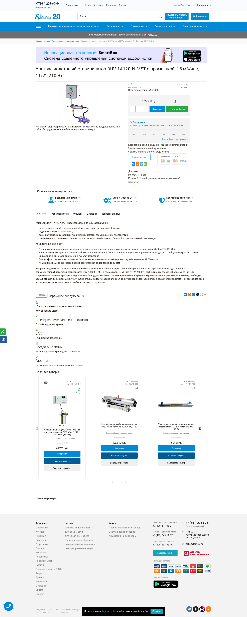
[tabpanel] (62, 428)
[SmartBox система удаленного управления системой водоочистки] (121, 55)
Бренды (40, 577)
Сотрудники (42, 544)
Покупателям (73, 5)
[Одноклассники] (137, 164)
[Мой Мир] (193, 294)
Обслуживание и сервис (122, 531)
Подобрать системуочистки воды (176, 16)
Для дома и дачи (74, 531)
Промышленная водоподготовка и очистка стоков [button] (72, 26)
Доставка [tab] (92, 213)
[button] (38, 27)
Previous (37, 428)
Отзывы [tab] (77, 213)
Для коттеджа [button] (113, 26)
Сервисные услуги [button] (163, 26)
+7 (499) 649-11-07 (163, 535)
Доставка (41, 585)
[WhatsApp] (145, 164)
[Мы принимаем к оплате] (182, 569)
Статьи (122, 5)
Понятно (156, 611)
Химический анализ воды (122, 536)
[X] (197, 294)
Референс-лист (44, 560)
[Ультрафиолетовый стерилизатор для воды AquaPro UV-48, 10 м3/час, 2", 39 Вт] (119, 404)
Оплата (39, 590)
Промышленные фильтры (79, 540)
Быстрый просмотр (62, 468)
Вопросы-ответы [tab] (110, 213)
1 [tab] (112, 482)
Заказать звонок (43, 8)
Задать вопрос (139, 157)
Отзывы (40, 548)
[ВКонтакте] (133, 164)
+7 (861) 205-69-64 (198, 522)
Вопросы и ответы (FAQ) (49, 569)
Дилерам (98, 5)
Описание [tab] (41, 213)
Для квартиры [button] (137, 26)
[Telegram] (141, 164)
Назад (42, 294)
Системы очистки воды (77, 527)
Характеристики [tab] (60, 213)
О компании (42, 527)
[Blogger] (201, 294)
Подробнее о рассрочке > (175, 139)
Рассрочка (41, 581)
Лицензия (41, 536)
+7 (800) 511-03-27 (163, 525)
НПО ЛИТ (184, 87)
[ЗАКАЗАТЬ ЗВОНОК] (8, 606)
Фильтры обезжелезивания (80, 544)
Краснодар (204, 5)
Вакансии (41, 552)
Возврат (40, 594)
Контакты (111, 5)
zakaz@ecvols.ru (182, 5)
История (40, 531)
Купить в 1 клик (177, 109)
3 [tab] (121, 482)
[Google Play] (166, 584)
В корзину (157, 109)
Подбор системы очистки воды (125, 527)
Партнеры (41, 540)
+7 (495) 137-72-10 (163, 544)
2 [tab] (117, 482)
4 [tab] (125, 482)
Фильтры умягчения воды (79, 548)
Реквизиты (42, 556)
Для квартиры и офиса (77, 536)
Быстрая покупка (62, 461)
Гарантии (40, 565)
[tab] (59, 425)
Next (200, 428)
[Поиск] (160, 16)
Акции (88, 5)
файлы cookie (109, 611)
